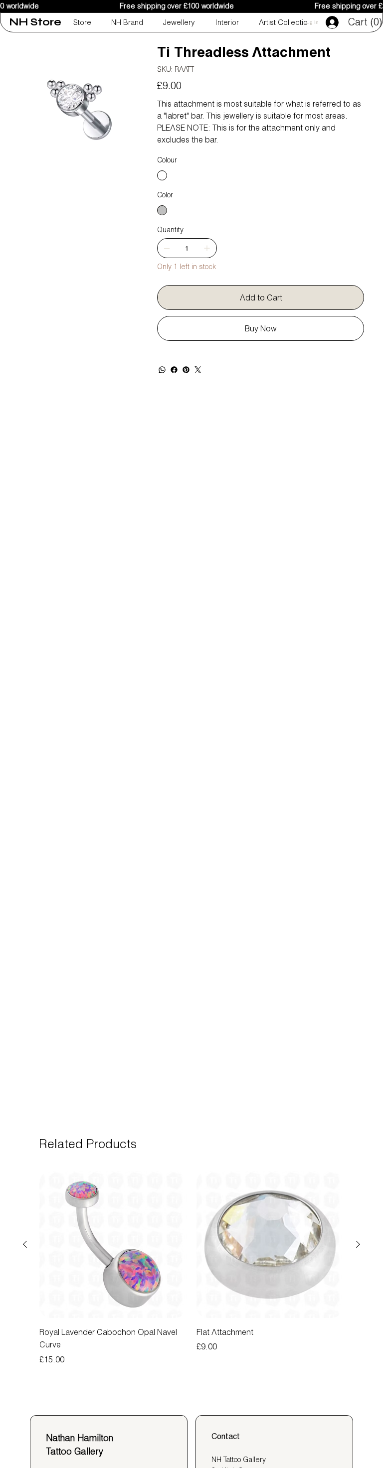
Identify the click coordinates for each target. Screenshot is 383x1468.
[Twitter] (198, 370)
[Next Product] (358, 1244)
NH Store (35, 22)
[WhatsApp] (162, 370)
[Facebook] (174, 370)
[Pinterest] (186, 370)
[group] (191, 1268)
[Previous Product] (25, 1244)
